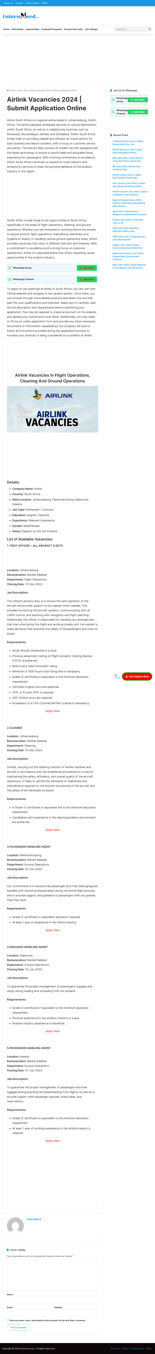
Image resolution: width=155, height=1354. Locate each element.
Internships (17, 29)
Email (10, 1307)
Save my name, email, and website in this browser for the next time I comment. (48, 1320)
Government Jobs (73, 29)
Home (6, 29)
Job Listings (91, 29)
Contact (19, 3)
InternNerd (34, 1219)
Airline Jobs (22, 90)
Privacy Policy (32, 3)
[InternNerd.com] (20, 15)
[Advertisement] (77, 58)
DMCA (45, 3)
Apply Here (53, 711)
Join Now (88, 267)
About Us (8, 3)
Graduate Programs (51, 29)
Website (58, 1307)
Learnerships (32, 29)
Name (10, 1294)
